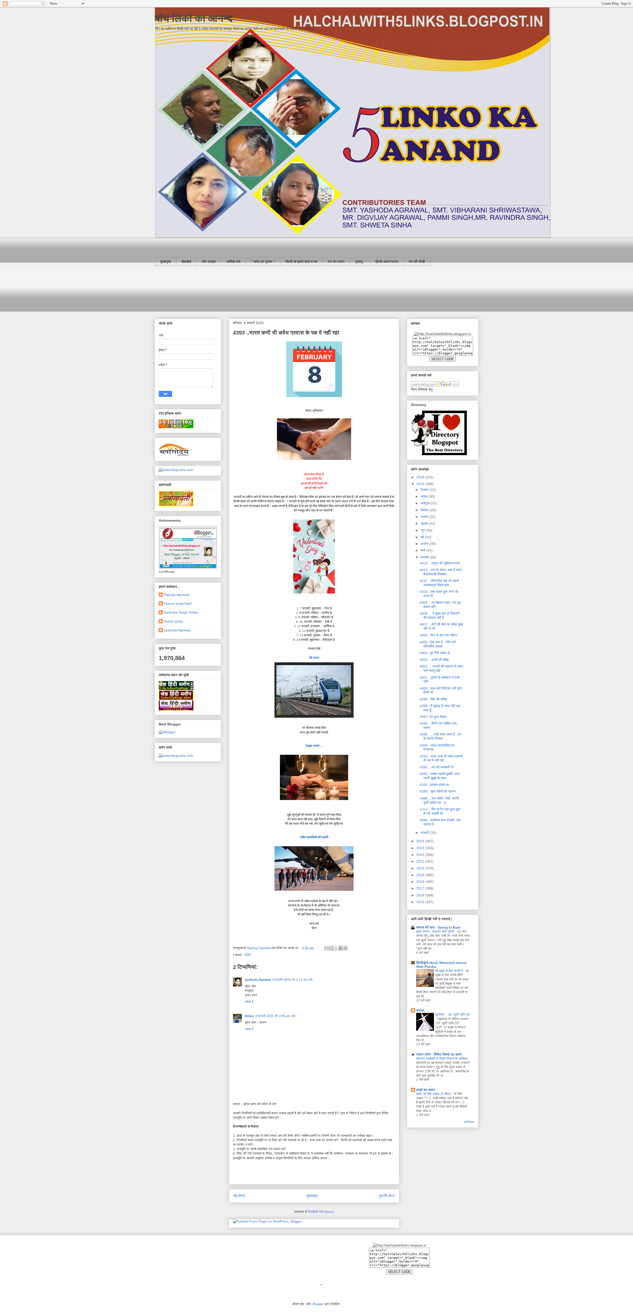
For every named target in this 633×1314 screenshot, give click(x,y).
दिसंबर (425, 490)
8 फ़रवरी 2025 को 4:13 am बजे (292, 979)
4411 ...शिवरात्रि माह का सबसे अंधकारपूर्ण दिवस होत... (439, 583)
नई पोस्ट (239, 1196)
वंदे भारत (314, 658)
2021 (420, 861)
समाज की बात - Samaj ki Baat (438, 927)
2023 (420, 848)
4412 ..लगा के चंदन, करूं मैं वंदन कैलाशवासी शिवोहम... (441, 572)
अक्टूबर (426, 503)
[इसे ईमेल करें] (326, 948)
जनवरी (425, 833)
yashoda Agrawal (258, 979)
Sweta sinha (173, 621)
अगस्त (425, 517)
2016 (420, 895)
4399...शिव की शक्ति (433, 699)
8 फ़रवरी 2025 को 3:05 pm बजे (275, 1016)
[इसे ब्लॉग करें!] (331, 948)
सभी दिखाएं (469, 1121)
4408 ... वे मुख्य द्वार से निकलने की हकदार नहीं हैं (439, 615)
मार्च (423, 550)
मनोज (420, 1010)
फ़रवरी (425, 557)
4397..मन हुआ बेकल (433, 717)
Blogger (318, 1304)
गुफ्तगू (360, 262)
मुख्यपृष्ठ (165, 262)
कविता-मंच (233, 262)
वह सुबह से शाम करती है (449, 971)
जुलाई (425, 523)
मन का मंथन (336, 262)
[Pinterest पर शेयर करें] (345, 948)
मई (423, 537)
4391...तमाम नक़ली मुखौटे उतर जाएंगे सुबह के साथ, (440, 776)
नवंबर (425, 496)
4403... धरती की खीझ (434, 660)
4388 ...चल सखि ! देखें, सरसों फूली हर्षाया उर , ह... (439, 800)
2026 (420, 477)
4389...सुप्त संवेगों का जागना (438, 791)
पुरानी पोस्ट (387, 1196)
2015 (420, 902)
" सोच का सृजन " (263, 262)
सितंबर (425, 510)
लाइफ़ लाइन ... (314, 746)
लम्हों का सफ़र (425, 1090)
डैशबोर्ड (186, 262)
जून (423, 530)
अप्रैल (425, 544)
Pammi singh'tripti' (178, 603)
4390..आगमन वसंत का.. (435, 785)
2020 (420, 868)
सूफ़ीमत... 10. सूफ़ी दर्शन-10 (452, 1014)
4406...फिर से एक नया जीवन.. (439, 635)
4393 (247, 955)
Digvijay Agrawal (176, 595)
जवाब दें (249, 1001)
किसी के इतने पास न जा (301, 262)
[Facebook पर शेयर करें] (340, 948)
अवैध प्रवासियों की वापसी (314, 837)
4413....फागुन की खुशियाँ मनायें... (441, 563)
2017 (420, 888)
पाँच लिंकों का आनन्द (194, 18)
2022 (420, 855)
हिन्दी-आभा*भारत (386, 262)
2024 (420, 841)
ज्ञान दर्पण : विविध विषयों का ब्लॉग (439, 1054)
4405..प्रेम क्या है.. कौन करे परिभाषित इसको (438, 644)
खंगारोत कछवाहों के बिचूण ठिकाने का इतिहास (442, 1058)
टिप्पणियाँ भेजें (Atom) (321, 1212)
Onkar (249, 1016)
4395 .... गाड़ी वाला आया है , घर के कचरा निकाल (440, 736)
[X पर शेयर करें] (336, 948)
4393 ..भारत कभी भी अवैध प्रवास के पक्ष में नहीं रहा (441, 758)
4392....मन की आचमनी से (436, 767)
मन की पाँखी (417, 262)
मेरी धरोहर (209, 262)
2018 (420, 882)
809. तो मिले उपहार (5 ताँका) (434, 1094)
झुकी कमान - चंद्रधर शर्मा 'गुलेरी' (435, 931)
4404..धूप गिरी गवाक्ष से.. (436, 653)
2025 (420, 484)
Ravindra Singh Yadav (181, 612)
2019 (420, 875)
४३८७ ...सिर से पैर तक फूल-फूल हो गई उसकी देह (440, 811)
